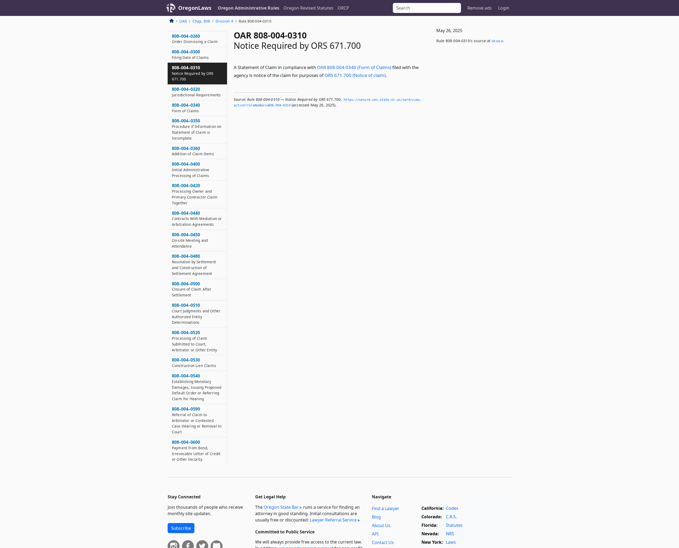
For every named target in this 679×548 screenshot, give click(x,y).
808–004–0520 (194, 341)
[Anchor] (390, 75)
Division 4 (224, 21)
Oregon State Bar (281, 507)
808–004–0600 (196, 450)
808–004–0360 (193, 151)
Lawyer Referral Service (333, 520)
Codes (452, 508)
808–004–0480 (194, 264)
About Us (381, 525)
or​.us (496, 40)
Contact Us (383, 542)
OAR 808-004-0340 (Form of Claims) (354, 67)
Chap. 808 (201, 21)
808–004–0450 (190, 240)
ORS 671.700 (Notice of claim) (355, 75)
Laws (451, 542)
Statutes (454, 525)
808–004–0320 (196, 91)
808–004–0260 (195, 38)
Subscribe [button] (181, 528)
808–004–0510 (196, 313)
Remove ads (479, 8)
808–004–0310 (193, 73)
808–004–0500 (192, 289)
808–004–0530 (194, 362)
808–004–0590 (196, 420)
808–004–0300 (190, 54)
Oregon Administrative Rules (248, 8)
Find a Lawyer (385, 508)
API (375, 534)
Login (503, 8)
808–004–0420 (194, 194)
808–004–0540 (196, 387)
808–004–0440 (197, 218)
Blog (376, 517)
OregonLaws (194, 7)
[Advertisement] (471, 135)
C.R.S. (451, 517)
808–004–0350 (196, 129)
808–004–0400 (191, 169)
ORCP (343, 8)
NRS (450, 534)
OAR (183, 21)
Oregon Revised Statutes (308, 8)
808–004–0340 (186, 107)
